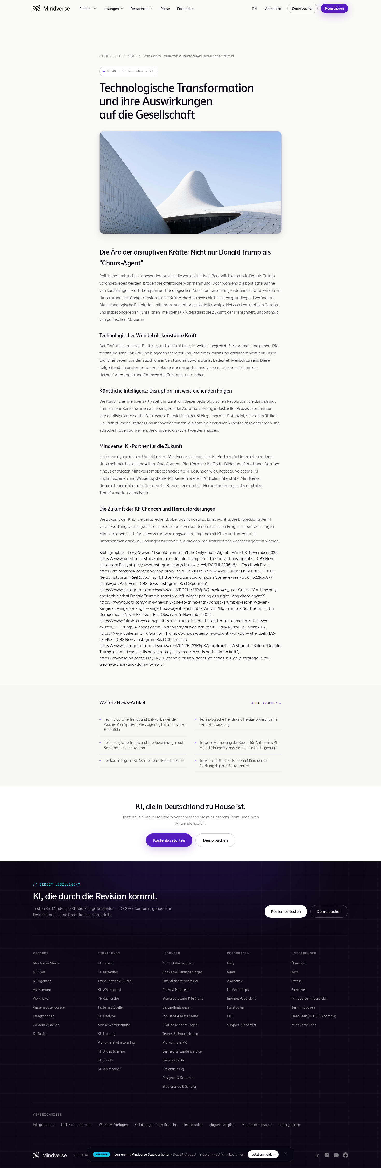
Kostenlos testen (286, 911)
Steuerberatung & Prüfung (183, 998)
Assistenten (42, 989)
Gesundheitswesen (177, 1007)
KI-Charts (105, 1060)
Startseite (110, 56)
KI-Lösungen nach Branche (155, 1124)
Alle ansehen (266, 703)
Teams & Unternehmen (180, 1033)
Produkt (85, 8)
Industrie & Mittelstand (180, 1016)
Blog (230, 963)
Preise (165, 8)
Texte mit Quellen (111, 1007)
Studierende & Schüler (179, 1086)
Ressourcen (140, 8)
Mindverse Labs (304, 1024)
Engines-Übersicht (241, 998)
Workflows (40, 998)
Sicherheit (299, 989)
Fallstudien (235, 1007)
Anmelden (273, 8)
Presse (297, 980)
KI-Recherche (108, 998)
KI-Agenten (42, 980)
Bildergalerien (289, 1124)
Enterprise (185, 8)
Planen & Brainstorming (116, 1042)
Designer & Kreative (177, 1077)
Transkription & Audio (114, 980)
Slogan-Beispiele (222, 1124)
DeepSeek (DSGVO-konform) (314, 1016)
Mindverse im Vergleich (310, 998)
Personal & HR (173, 1060)
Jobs (295, 972)
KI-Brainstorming (111, 1051)
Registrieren (334, 8)
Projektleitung (173, 1069)
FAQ (230, 1016)
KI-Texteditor (108, 972)
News (132, 56)
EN (254, 8)
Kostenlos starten (169, 840)
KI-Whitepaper (109, 1069)
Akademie (235, 980)
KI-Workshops (238, 989)
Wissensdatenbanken (50, 1007)
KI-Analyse (106, 1016)
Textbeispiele (193, 1124)
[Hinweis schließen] (286, 1154)
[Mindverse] (51, 8)
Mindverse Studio (46, 963)
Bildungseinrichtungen (180, 1024)
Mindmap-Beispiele (257, 1124)
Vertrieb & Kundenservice (182, 1051)
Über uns (299, 963)
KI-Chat (39, 972)
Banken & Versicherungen (182, 972)
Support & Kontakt (241, 1024)
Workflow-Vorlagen (113, 1124)
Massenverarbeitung (114, 1024)
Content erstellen (46, 1024)
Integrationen (43, 1016)
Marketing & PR (174, 1042)
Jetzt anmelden (263, 1154)
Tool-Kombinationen (77, 1124)
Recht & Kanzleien (176, 989)
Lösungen (111, 8)
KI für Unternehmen (177, 963)
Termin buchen (303, 1007)
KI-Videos (105, 963)
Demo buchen (302, 8)
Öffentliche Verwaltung (180, 980)
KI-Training (107, 1033)
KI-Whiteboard (109, 989)
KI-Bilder (40, 1033)
